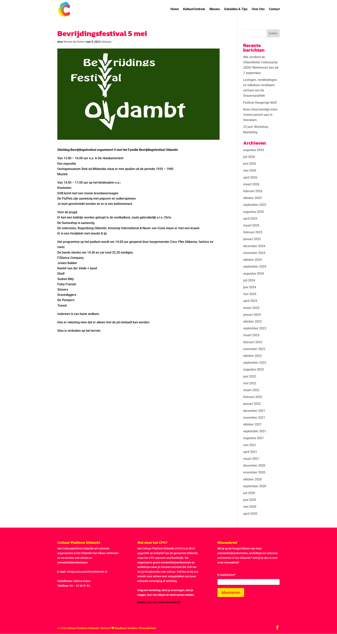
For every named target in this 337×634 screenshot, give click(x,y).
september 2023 (254, 328)
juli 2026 (249, 157)
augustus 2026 (253, 150)
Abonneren (230, 592)
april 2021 (250, 452)
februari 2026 (252, 191)
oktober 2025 (252, 198)
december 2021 (254, 411)
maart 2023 (251, 335)
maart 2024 (251, 308)
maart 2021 (251, 459)
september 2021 (254, 431)
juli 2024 (249, 280)
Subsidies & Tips (235, 9)
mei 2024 (249, 294)
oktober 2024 (252, 260)
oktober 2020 (252, 479)
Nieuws (214, 9)
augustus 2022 (253, 369)
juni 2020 (249, 500)
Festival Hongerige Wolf (260, 102)
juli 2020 (249, 493)
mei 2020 (249, 506)
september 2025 (254, 205)
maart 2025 (251, 225)
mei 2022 (249, 383)
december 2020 (254, 465)
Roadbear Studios (126, 628)
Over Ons (258, 9)
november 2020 (254, 472)
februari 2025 (252, 232)
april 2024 (250, 301)
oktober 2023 (252, 321)
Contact (274, 9)
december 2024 (254, 246)
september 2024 (254, 266)
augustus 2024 (253, 273)
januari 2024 (252, 315)
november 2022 (254, 349)
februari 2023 (252, 342)
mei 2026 (249, 170)
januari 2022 (252, 404)
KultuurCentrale (194, 9)
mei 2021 (249, 445)
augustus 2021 (253, 438)
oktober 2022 (252, 356)
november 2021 (254, 417)
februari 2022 (252, 397)
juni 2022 (249, 376)
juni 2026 (249, 163)
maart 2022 (251, 390)
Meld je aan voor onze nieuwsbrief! (158, 602)
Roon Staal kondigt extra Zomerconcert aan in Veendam (260, 115)
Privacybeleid (147, 628)
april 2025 (250, 218)
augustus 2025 (253, 212)
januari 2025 (252, 239)
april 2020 (250, 514)
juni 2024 (249, 287)
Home (174, 9)
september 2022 (254, 362)
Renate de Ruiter (74, 41)
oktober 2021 (252, 424)
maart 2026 (251, 184)
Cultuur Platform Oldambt (83, 628)
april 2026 (250, 177)
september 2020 (254, 486)
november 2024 (254, 253)
